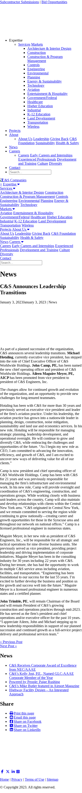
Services (24, 44)
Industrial (34, 110)
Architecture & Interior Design (49, 48)
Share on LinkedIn (27, 730)
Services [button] (6, 188)
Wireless (33, 126)
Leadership (41, 139)
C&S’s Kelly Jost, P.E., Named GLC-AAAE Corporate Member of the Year (41, 676)
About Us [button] (19, 229)
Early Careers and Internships (51, 155)
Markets (37, 44)
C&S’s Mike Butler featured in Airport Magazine (44, 686)
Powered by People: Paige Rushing (34, 682)
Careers (14, 151)
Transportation (37, 122)
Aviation (33, 89)
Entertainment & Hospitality (47, 94)
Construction (36, 53)
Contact (14, 168)
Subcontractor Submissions (19, 2)
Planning (33, 77)
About (13, 135)
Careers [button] (15, 242)
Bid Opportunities (54, 2)
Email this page (25, 717)
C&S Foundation (63, 233)
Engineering (36, 69)
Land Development (41, 118)
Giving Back (59, 139)
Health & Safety (67, 143)
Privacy (16, 779)
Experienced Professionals (37, 159)
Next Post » (8, 646)
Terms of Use (34, 779)
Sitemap (52, 779)
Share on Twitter (26, 726)
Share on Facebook (27, 721)
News (13, 147)
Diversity (55, 163)
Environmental (38, 73)
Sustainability (45, 143)
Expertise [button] (10, 184)
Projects (14, 131)
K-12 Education (38, 114)
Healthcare (35, 102)
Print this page (24, 713)
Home (4, 779)
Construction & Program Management (45, 59)
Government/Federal (42, 98)
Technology (35, 85)
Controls (33, 65)
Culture (42, 163)
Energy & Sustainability (44, 81)
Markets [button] (6, 209)
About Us (25, 139)
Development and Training (39, 250)
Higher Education (40, 106)
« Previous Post (11, 642)
